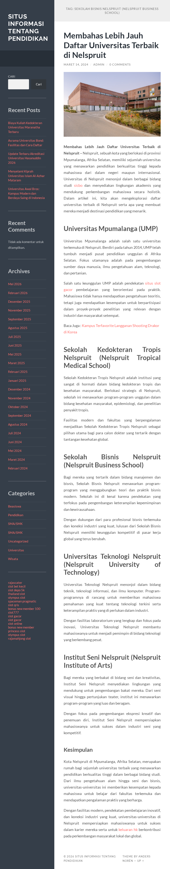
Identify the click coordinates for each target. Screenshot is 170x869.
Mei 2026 (15, 284)
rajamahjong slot (19, 638)
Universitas (16, 550)
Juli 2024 (14, 433)
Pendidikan (15, 515)
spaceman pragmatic (22, 601)
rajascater (15, 582)
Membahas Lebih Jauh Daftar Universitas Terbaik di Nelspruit (111, 45)
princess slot (16, 631)
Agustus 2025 (17, 328)
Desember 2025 (19, 301)
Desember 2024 (19, 389)
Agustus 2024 (17, 424)
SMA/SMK (15, 523)
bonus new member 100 (24, 608)
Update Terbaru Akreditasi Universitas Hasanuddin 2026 (26, 158)
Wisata (13, 559)
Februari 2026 (18, 293)
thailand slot (16, 594)
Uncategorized (18, 541)
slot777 (13, 612)
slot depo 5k (16, 590)
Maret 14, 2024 (76, 64)
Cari (11, 76)
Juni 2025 (15, 345)
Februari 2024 (18, 468)
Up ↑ (140, 860)
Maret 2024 (16, 459)
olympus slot (16, 597)
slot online (15, 623)
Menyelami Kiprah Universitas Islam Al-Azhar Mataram (26, 175)
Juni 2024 (15, 442)
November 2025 (19, 310)
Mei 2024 (15, 450)
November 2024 (19, 398)
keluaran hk (128, 829)
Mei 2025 (15, 354)
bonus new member (21, 627)
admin (98, 64)
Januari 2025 (17, 380)
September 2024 (19, 415)
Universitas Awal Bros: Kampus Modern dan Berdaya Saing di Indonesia (26, 193)
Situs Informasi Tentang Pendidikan (28, 27)
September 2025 (19, 319)
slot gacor (15, 616)
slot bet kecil (17, 586)
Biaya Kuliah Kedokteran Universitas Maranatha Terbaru (25, 127)
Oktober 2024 (18, 407)
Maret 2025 (16, 363)
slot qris (13, 605)
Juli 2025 (14, 337)
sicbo (78, 185)
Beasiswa (14, 506)
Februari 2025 (18, 371)
